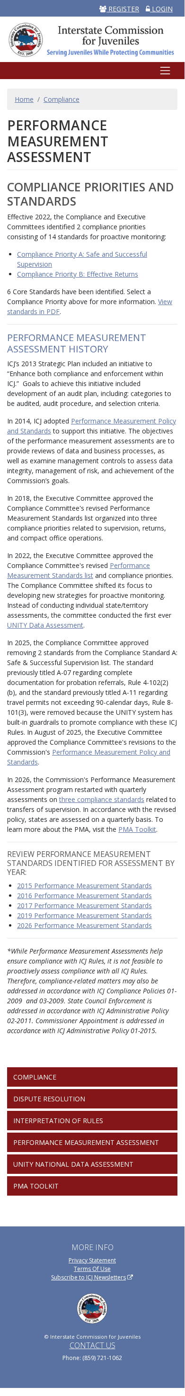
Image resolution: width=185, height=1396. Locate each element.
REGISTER (122, 8)
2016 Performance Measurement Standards (84, 895)
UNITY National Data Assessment (73, 1164)
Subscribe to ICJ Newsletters (88, 1277)
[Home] (92, 39)
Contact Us (92, 1345)
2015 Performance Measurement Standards (84, 885)
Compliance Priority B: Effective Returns (77, 274)
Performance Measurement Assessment (86, 1142)
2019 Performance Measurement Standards (84, 915)
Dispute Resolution (49, 1098)
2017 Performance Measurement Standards (84, 905)
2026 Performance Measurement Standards (84, 925)
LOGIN (161, 8)
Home (24, 99)
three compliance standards (101, 799)
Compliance (61, 99)
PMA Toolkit (137, 829)
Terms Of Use (92, 1269)
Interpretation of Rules (58, 1120)
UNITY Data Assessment (45, 625)
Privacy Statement (92, 1260)
